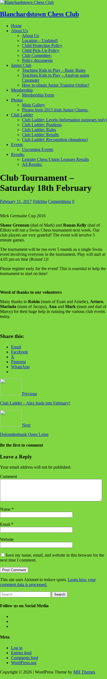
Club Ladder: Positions (42, 124)
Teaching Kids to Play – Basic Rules (53, 70)
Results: (18, 154)
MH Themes (84, 672)
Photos (17, 100)
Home (16, 25)
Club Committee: (37, 55)
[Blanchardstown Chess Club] (27, 2)
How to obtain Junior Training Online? (55, 85)
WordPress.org (23, 662)
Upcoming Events (37, 149)
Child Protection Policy (42, 45)
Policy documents (37, 60)
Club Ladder (22, 114)
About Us (19, 30)
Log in (16, 647)
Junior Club (21, 65)
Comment (8, 476)
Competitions (59, 201)
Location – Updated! (40, 40)
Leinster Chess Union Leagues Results (55, 159)
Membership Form (38, 95)
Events (17, 144)
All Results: (32, 164)
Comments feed (24, 657)
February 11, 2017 (16, 201)
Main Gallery (33, 105)
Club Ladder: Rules (39, 129)
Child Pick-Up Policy (40, 50)
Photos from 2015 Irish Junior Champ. (55, 110)
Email (5, 524)
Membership (22, 90)
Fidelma (40, 201)
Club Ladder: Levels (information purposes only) (64, 119)
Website (7, 539)
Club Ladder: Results (40, 134)
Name (6, 509)
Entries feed (21, 652)
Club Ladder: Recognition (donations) (55, 139)
